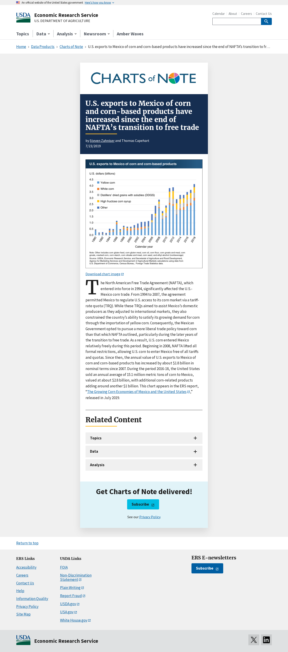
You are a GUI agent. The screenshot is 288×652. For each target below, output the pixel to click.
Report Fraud (71, 595)
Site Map (23, 614)
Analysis (97, 464)
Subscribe (140, 504)
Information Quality (32, 598)
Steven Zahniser (102, 140)
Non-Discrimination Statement (76, 577)
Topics (22, 33)
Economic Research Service (66, 15)
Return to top (27, 543)
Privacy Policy (149, 517)
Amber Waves (130, 33)
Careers (246, 13)
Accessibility (26, 567)
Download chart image (103, 274)
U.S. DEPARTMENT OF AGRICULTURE (62, 21)
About (233, 13)
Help (20, 590)
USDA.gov (68, 603)
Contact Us (264, 13)
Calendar (218, 13)
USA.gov (67, 611)
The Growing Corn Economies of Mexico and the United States (137, 391)
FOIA (64, 567)
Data (94, 451)
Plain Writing (70, 587)
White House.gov (73, 620)
